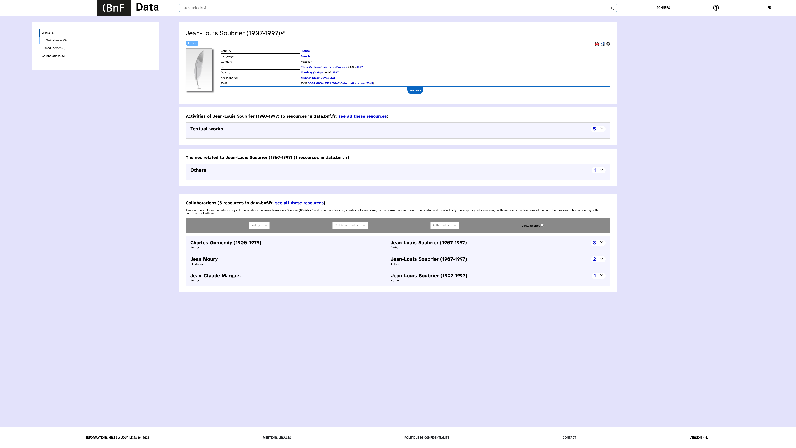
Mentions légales (277, 438)
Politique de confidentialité (426, 438)
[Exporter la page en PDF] (597, 45)
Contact (569, 438)
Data (147, 7)
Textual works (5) (56, 40)
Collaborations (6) (53, 56)
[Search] (612, 7)
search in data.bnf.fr (195, 7)
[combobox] (398, 8)
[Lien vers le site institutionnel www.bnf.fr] (114, 8)
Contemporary (531, 226)
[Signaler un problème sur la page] (282, 33)
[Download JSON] (608, 45)
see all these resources (362, 116)
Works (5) (48, 32)
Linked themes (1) (53, 48)
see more (415, 90)
